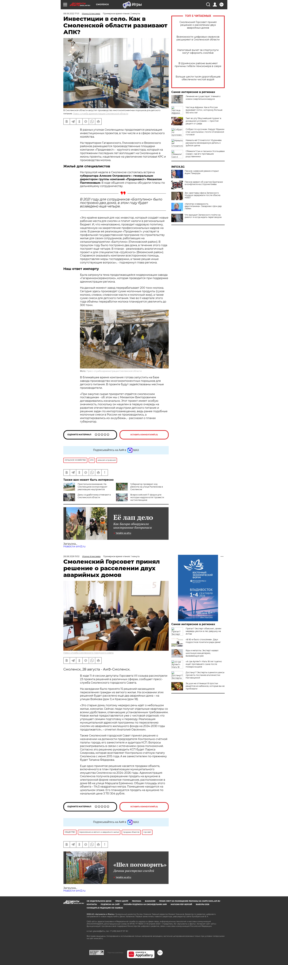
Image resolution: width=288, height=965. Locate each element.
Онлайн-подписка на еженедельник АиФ (145, 904)
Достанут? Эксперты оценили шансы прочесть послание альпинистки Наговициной (205, 675)
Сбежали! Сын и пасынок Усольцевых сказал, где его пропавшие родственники (205, 154)
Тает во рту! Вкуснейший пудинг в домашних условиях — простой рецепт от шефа (203, 121)
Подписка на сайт (110, 904)
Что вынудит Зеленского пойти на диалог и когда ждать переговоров (203, 216)
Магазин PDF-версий (181, 904)
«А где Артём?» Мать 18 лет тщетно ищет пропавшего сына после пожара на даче (204, 664)
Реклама (136, 901)
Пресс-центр (121, 901)
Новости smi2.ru (74, 546)
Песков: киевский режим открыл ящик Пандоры (202, 172)
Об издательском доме (99, 901)
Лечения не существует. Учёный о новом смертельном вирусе (203, 97)
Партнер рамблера (115, 953)
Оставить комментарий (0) (144, 435)
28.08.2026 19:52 (71, 556)
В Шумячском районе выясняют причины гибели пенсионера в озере (198, 65)
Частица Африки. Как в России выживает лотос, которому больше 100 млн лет (204, 110)
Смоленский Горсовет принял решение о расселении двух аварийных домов (198, 25)
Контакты (92, 904)
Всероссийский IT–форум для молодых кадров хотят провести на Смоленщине (147, 497)
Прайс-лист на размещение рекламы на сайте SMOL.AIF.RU (189, 901)
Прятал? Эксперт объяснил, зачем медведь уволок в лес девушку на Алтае (203, 631)
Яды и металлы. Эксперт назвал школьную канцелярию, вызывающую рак (202, 653)
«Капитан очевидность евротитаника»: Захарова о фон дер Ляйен (203, 206)
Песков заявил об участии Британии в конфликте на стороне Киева (204, 183)
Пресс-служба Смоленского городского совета (88, 653)
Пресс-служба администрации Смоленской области (100, 113)
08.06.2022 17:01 (71, 13)
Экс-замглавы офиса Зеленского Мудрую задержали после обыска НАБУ (202, 195)
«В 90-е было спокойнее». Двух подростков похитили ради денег (203, 640)
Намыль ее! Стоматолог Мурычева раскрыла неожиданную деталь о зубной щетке (204, 143)
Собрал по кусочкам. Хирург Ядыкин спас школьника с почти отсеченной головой (205, 132)
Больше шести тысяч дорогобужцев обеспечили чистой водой (198, 78)
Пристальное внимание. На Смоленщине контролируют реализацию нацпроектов (92, 487)
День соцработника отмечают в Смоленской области (94, 496)
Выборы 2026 (202, 904)
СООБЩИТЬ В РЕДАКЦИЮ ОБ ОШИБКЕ (105, 908)
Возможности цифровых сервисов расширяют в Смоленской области (198, 38)
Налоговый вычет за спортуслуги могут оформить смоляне (198, 51)
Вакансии (150, 901)
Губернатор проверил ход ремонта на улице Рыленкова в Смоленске (146, 487)
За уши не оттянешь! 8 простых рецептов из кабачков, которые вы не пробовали (205, 686)
